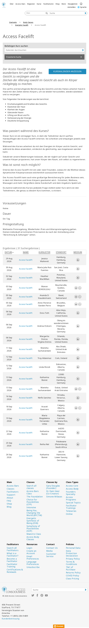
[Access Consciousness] (4, 5)
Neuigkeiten (73, 4)
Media (49, 551)
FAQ (9, 501)
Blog (9, 507)
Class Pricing (72, 578)
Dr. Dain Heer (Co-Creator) (53, 492)
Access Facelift (25, 260)
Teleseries (71, 511)
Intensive (31, 507)
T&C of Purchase (70, 568)
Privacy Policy (73, 559)
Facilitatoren (48, 4)
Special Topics (73, 502)
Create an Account (31, 552)
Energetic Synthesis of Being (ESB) (33, 520)
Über (12, 4)
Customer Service (51, 555)
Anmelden (72, 7)
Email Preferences (33, 557)
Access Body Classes (33, 538)
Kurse (39, 4)
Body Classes (28, 22)
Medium (77, 252)
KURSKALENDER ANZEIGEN (67, 71)
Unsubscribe (33, 567)
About (10, 498)
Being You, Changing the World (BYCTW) (34, 512)
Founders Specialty (71, 493)
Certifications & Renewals (15, 570)
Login (29, 548)
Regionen (31, 4)
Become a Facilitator (12, 560)
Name (26, 252)
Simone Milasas (54, 496)
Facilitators (12, 492)
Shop (58, 4)
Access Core (72, 486)
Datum (8, 252)
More (64, 4)
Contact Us (52, 548)
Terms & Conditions (71, 563)
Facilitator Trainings (71, 506)
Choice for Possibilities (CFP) (33, 502)
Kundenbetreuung (10, 618)
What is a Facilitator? (12, 554)
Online (69, 514)
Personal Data (73, 548)
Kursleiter (44, 252)
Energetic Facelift (21, 25)
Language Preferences (33, 563)
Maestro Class (34, 534)
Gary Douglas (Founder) (53, 487)
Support (11, 495)
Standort (61, 252)
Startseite (13, 22)
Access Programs (71, 498)
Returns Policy (73, 572)
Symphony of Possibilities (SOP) (33, 528)
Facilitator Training (12, 565)
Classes (10, 489)
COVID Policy (72, 575)
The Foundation (35, 496)
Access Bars (20, 4)
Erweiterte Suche (13, 57)
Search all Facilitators (12, 549)
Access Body (72, 489)
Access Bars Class (33, 492)
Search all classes (31, 487)
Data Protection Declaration (72, 553)
